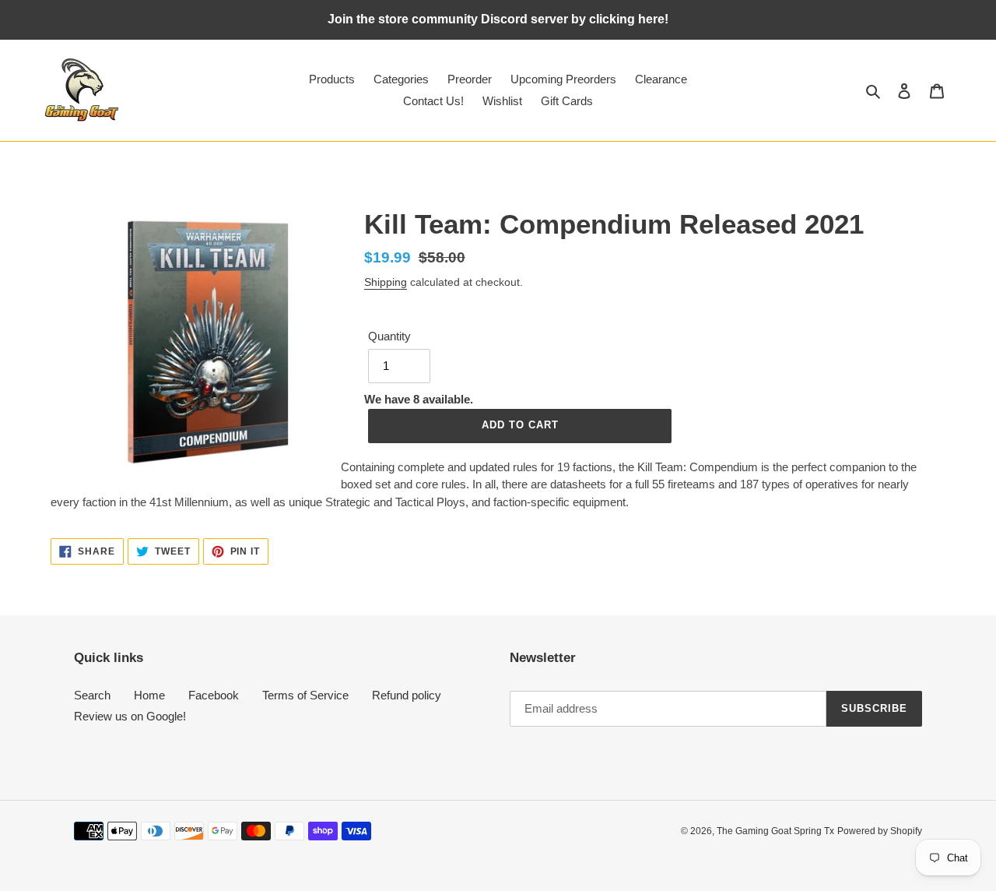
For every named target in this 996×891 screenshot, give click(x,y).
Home (149, 695)
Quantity (389, 336)
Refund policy (406, 695)
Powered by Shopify (879, 831)
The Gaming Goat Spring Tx (775, 831)
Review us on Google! (130, 716)
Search (92, 695)
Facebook (213, 695)
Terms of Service (305, 695)
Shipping (385, 282)
